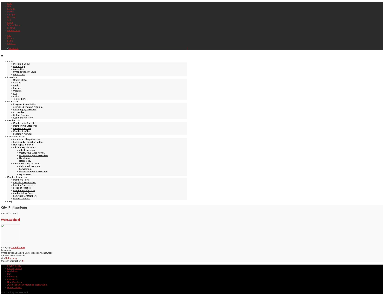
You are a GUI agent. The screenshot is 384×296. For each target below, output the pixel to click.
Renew (10, 38)
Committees (19, 69)
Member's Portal (21, 179)
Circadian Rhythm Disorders (33, 155)
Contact (11, 43)
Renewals (12, 276)
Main (9, 3)
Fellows (11, 28)
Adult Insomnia (27, 150)
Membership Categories (25, 125)
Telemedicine (14, 25)
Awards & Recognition (24, 182)
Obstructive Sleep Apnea (32, 152)
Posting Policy (14, 268)
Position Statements (23, 185)
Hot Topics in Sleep (23, 144)
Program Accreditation (24, 104)
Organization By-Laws (24, 72)
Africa (10, 22)
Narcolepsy (25, 161)
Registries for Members (25, 196)
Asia (9, 19)
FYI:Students (20, 112)
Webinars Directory (23, 117)
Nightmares (25, 158)
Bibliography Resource (24, 109)
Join (9, 35)
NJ (23, 261)
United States (20, 80)
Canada (11, 9)
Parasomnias (26, 169)
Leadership (19, 66)
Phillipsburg (11, 258)
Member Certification (24, 190)
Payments (12, 279)
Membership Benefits (24, 123)
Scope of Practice (22, 187)
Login (10, 41)
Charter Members (22, 128)
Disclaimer (12, 271)
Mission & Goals (21, 63)
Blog (9, 201)
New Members (14, 282)
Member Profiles (21, 131)
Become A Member (22, 134)
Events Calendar (21, 198)
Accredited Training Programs (28, 107)
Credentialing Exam (23, 193)
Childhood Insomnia (29, 166)
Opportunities (14, 287)
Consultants (13, 30)
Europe (11, 14)
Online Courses (21, 115)
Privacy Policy (14, 266)
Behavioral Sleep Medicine (26, 139)
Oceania (11, 17)
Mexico (10, 11)
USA (9, 6)
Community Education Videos (28, 142)
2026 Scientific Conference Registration (27, 284)
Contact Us (19, 74)
